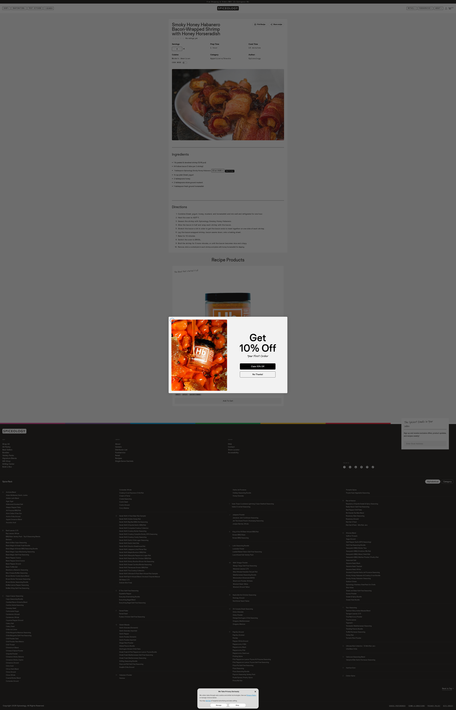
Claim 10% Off (257, 366)
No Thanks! (257, 374)
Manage (218, 705)
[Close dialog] (172, 320)
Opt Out (208, 701)
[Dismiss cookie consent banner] (255, 691)
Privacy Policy (251, 695)
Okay (237, 705)
